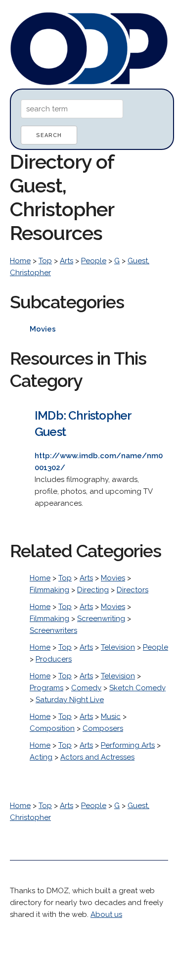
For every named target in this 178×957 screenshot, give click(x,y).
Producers (54, 659)
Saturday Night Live (70, 699)
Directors (132, 589)
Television (118, 647)
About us (106, 914)
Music (111, 716)
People (93, 260)
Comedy (86, 687)
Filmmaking (49, 589)
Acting (41, 757)
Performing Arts (128, 745)
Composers (103, 728)
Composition (52, 728)
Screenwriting (101, 618)
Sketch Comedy (137, 687)
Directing (93, 589)
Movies (113, 578)
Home (20, 260)
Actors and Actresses (97, 757)
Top (45, 260)
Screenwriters (53, 630)
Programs (46, 687)
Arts (66, 260)
